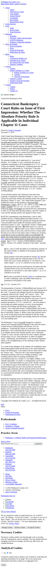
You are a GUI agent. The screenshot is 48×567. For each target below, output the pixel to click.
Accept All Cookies (34, 527)
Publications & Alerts (17, 52)
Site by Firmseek (11, 492)
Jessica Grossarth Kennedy (14, 428)
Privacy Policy (10, 480)
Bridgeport (9, 448)
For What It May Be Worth (19, 62)
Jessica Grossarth (14, 130)
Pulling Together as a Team (19, 70)
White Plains (9, 468)
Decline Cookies (20, 527)
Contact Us (14, 91)
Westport (8, 464)
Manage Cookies (11, 482)
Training (17, 75)
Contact (8, 85)
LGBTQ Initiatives (16, 40)
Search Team (14, 30)
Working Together (16, 64)
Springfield (9, 456)
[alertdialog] (24, 548)
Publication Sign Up (8, 496)
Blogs (7, 54)
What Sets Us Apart (17, 12)
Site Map (8, 476)
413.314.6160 (10, 458)
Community (14, 18)
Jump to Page (5, 441)
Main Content (14, 4)
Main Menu (5, 4)
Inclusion (8, 34)
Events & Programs (17, 50)
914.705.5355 (10, 470)
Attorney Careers (16, 79)
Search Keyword (7, 444)
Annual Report (15, 16)
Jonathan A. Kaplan (12, 426)
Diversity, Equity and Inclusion (21, 38)
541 (11, 253)
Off (10, 553)
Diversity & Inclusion (21, 77)
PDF (2, 405)
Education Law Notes (18, 60)
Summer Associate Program (19, 81)
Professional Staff (16, 83)
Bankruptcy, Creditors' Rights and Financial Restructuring (25, 438)
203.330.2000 (10, 450)
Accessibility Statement (13, 484)
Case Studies (14, 14)
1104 (30, 276)
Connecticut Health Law (18, 58)
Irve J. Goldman (11, 424)
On (5, 553)
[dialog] (24, 521)
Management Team (16, 22)
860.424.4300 (10, 454)
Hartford (8, 452)
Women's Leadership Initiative (20, 42)
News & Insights (11, 44)
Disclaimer (9, 478)
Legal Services (10, 24)
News (12, 48)
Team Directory (15, 32)
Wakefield (9, 460)
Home (7, 474)
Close (3, 565)
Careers (8, 66)
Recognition (14, 20)
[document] (24, 548)
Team (7, 26)
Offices (12, 89)
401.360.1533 (10, 462)
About (7, 8)
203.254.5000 (10, 466)
